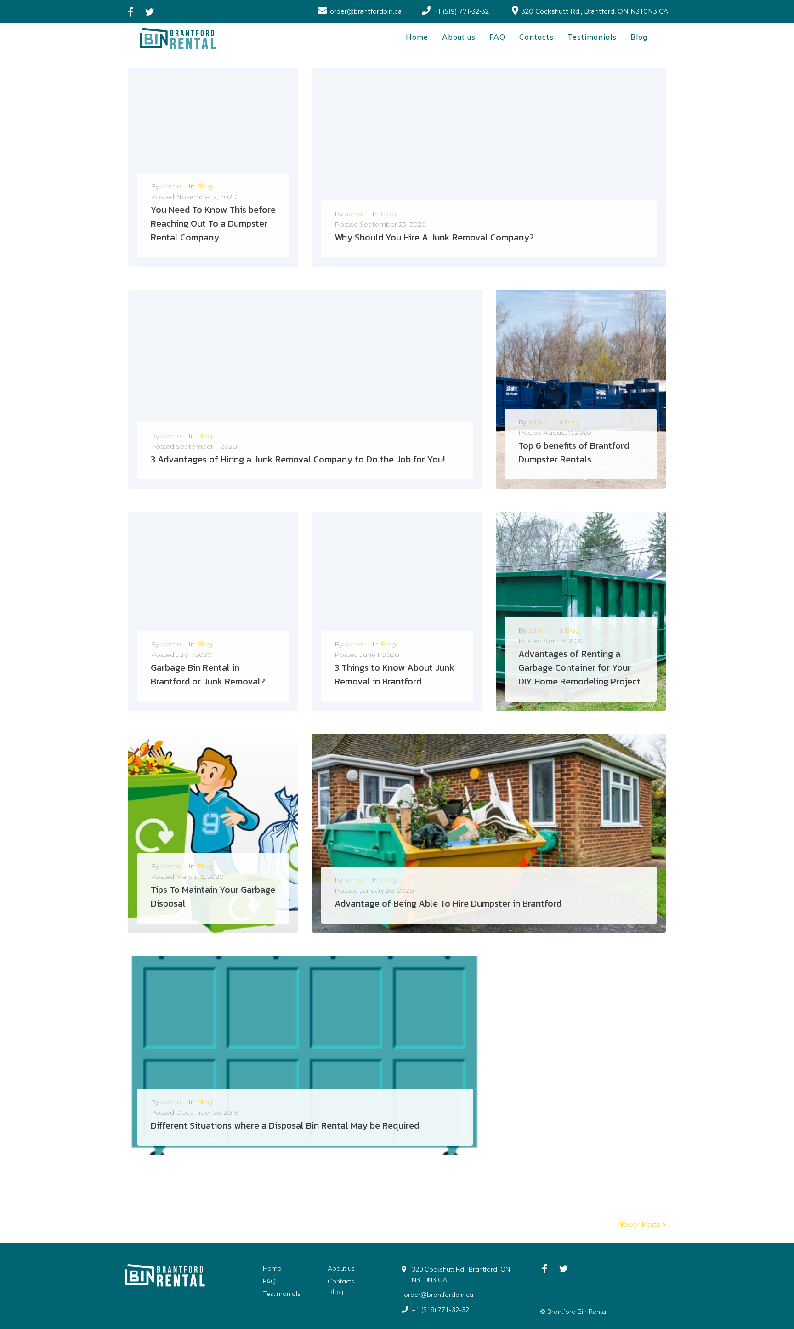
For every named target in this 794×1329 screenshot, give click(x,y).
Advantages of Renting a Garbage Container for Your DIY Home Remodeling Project (579, 667)
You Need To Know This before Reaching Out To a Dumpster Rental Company (213, 223)
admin (171, 186)
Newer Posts (640, 1225)
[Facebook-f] (130, 11)
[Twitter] (149, 11)
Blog (204, 186)
